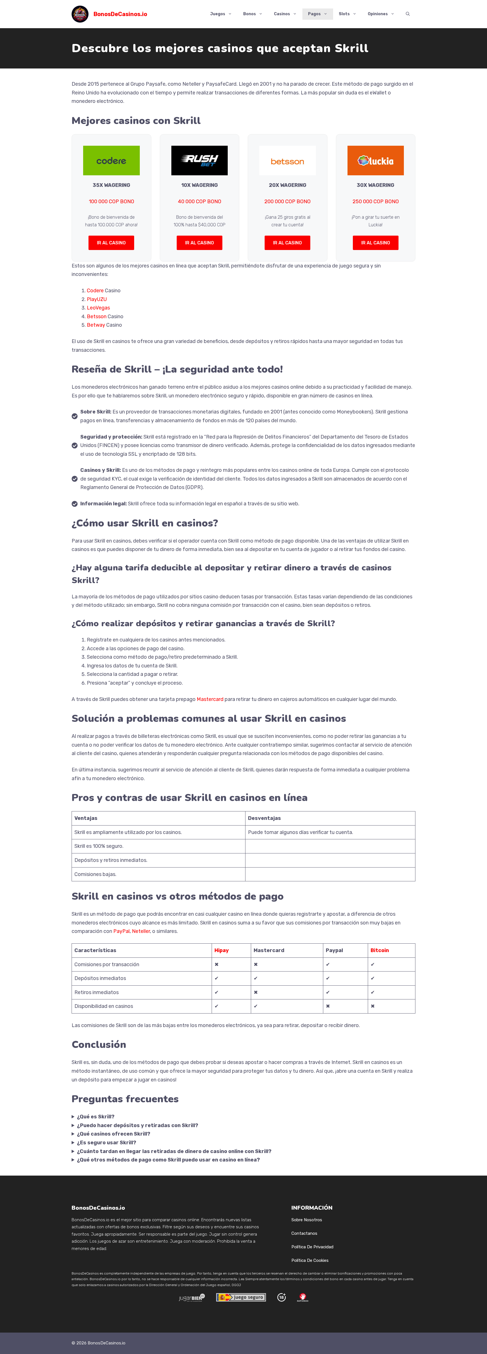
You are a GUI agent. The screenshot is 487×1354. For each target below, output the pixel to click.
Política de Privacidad (312, 1246)
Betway (96, 325)
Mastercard (210, 699)
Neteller (141, 931)
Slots (344, 14)
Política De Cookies (310, 1260)
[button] (407, 14)
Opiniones (378, 14)
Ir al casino (111, 242)
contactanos (304, 1233)
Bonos (249, 14)
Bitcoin (380, 950)
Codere (95, 290)
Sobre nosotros (306, 1219)
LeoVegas (98, 308)
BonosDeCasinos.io (120, 14)
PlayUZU (97, 299)
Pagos (314, 14)
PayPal (121, 931)
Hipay (221, 950)
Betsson (97, 316)
